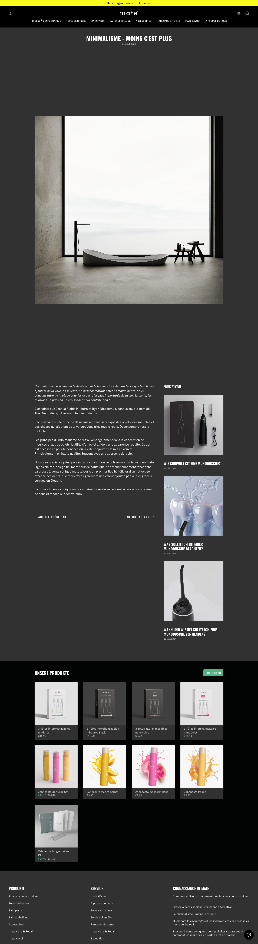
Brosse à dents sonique (23, 896)
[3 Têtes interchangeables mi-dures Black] (104, 703)
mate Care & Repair (21, 931)
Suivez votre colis (102, 910)
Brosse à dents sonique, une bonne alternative (202, 907)
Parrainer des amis (103, 924)
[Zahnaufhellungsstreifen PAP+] (56, 826)
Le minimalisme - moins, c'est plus (195, 914)
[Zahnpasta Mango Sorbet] (104, 766)
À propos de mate (102, 903)
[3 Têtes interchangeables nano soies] (153, 703)
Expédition (97, 938)
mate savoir (16, 938)
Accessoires (16, 924)
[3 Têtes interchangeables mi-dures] (56, 703)
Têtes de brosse (19, 903)
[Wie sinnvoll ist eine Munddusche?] (193, 425)
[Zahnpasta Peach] (201, 766)
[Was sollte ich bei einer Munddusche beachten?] (193, 506)
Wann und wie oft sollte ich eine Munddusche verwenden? (190, 631)
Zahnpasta (15, 910)
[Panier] (247, 13)
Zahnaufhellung (18, 917)
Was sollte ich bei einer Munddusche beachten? (183, 546)
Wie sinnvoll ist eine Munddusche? (192, 463)
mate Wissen (99, 896)
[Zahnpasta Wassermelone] (153, 766)
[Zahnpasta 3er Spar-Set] (56, 766)
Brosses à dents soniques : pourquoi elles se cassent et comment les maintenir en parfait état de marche (208, 933)
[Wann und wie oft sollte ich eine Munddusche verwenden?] (193, 591)
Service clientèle (101, 917)
